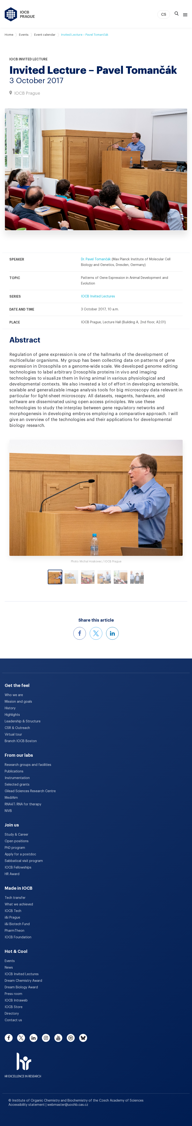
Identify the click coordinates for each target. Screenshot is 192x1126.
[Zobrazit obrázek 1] (55, 577)
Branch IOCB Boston (21, 741)
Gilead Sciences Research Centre (30, 791)
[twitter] (21, 1038)
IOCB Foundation (18, 937)
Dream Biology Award (21, 987)
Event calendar (44, 34)
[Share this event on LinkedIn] (112, 633)
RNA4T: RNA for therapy (23, 804)
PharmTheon (14, 930)
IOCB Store (13, 1007)
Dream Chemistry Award (23, 980)
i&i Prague (12, 917)
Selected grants (17, 784)
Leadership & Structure (23, 721)
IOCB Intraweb (16, 1000)
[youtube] (58, 1038)
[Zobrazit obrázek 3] (88, 577)
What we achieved (19, 904)
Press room (13, 994)
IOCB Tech (13, 911)
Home (9, 34)
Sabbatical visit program (24, 861)
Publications (14, 771)
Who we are (14, 695)
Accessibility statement (27, 1105)
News (9, 967)
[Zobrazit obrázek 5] (120, 577)
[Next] (161, 498)
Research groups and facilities (28, 765)
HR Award (12, 874)
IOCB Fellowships (18, 867)
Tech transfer (15, 898)
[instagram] (46, 1038)
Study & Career (16, 834)
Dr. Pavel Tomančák (96, 259)
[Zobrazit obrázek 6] (137, 577)
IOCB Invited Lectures (98, 296)
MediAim (11, 797)
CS (163, 14)
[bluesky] (83, 1038)
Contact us (13, 1020)
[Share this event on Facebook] (79, 633)
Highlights (12, 715)
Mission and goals (18, 701)
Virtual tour (13, 734)
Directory (12, 1013)
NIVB (8, 811)
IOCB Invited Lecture (28, 59)
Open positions (17, 841)
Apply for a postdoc (20, 854)
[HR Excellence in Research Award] (23, 1062)
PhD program (15, 847)
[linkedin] (33, 1038)
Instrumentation (17, 778)
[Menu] (184, 14)
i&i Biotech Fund (17, 924)
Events (24, 34)
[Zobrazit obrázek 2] (71, 577)
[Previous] (31, 498)
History (10, 708)
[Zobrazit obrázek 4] (104, 577)
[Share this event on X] (96, 633)
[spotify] (71, 1038)
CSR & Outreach (17, 728)
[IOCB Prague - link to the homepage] (20, 14)
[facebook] (9, 1038)
